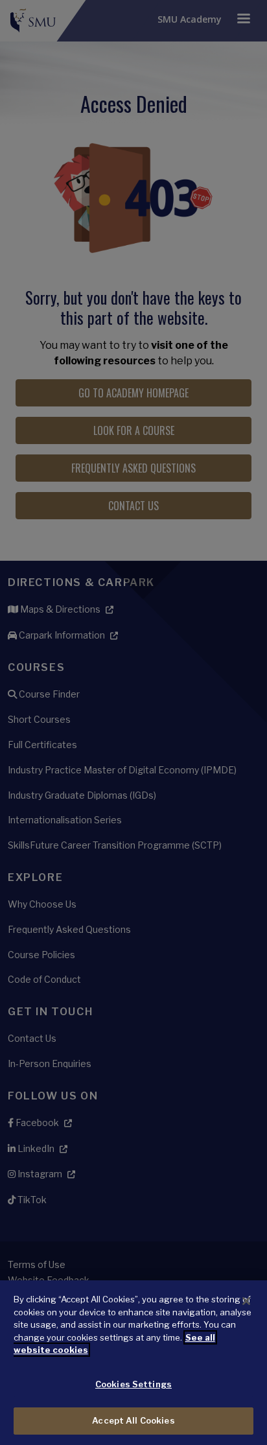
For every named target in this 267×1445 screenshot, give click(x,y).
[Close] (246, 1301)
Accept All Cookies (133, 1420)
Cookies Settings (133, 1384)
